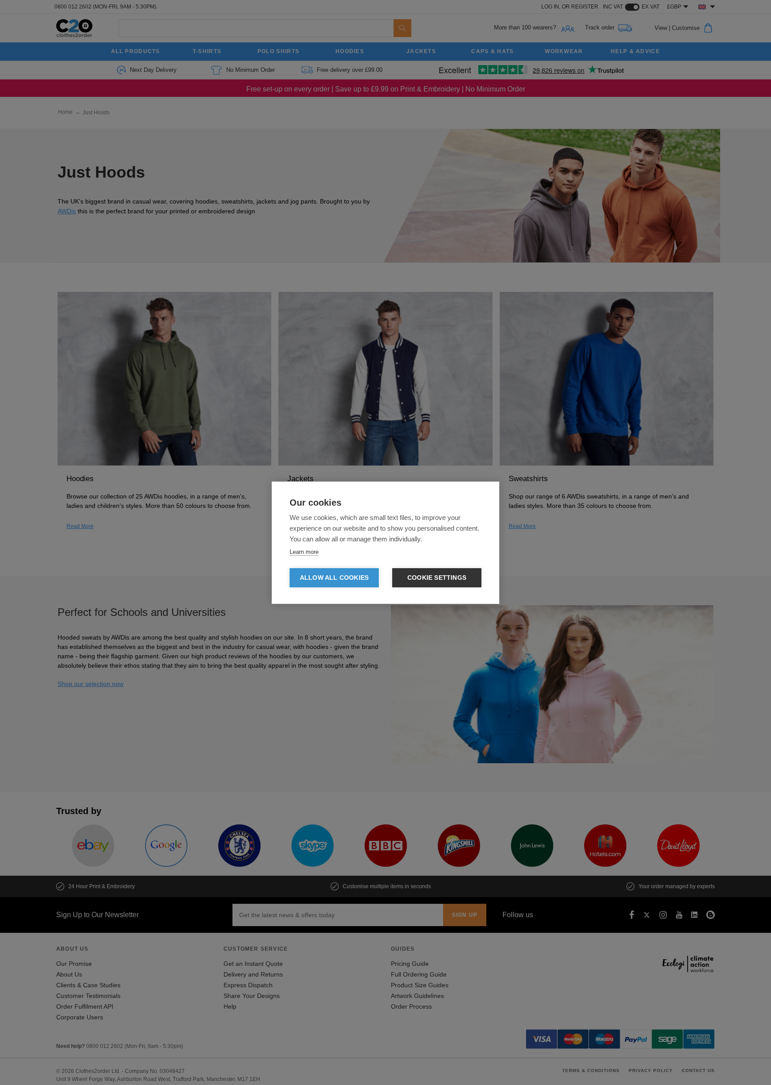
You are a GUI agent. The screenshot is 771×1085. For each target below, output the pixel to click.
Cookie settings (436, 577)
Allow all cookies (334, 577)
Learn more (304, 552)
